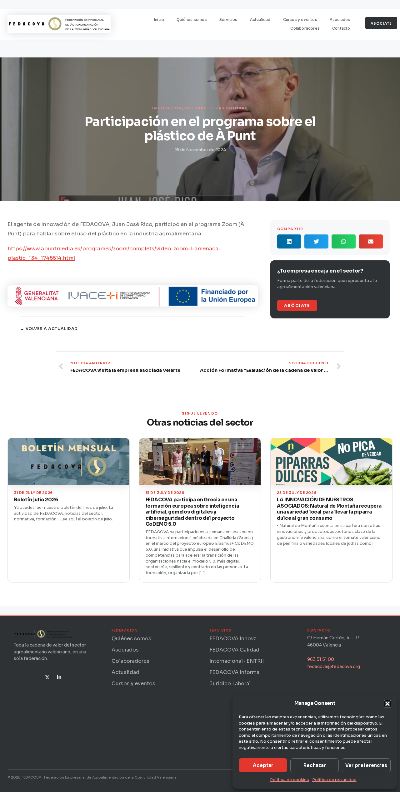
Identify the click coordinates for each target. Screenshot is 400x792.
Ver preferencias (366, 765)
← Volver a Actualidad (49, 328)
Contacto (341, 28)
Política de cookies (289, 779)
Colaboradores (305, 28)
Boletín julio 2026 (36, 500)
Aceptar (263, 765)
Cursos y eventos (300, 19)
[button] (387, 704)
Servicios (228, 19)
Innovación (167, 108)
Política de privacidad (334, 779)
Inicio (159, 19)
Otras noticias (228, 108)
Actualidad (260, 19)
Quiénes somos (192, 19)
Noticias (196, 108)
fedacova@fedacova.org (333, 666)
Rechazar (314, 765)
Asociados (340, 19)
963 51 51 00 (320, 659)
